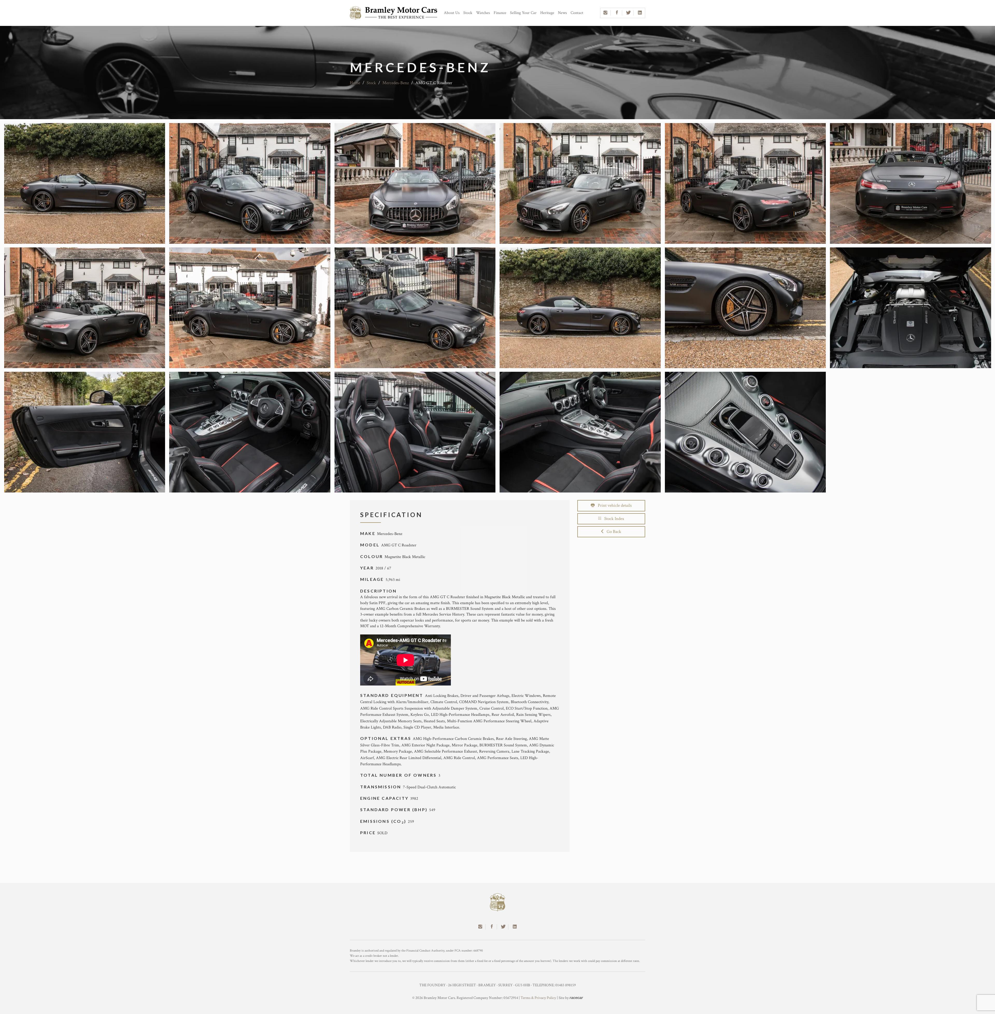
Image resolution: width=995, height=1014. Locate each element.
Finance (500, 13)
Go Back (612, 531)
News (562, 13)
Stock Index (612, 519)
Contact (577, 13)
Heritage (547, 13)
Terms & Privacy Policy (538, 997)
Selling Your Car (523, 13)
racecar (576, 997)
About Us (452, 13)
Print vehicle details (613, 505)
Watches (483, 13)
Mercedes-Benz (395, 83)
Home (355, 83)
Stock (467, 13)
